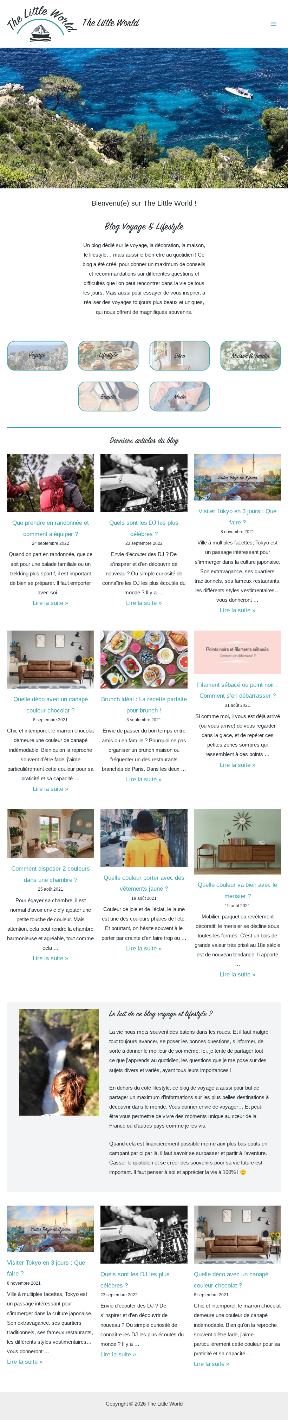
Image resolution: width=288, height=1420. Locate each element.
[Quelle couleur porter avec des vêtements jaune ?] (144, 838)
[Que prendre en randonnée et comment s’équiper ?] (50, 483)
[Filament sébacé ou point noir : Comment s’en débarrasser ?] (237, 652)
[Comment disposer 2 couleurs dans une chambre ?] (50, 833)
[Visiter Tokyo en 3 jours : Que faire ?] (237, 477)
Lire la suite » (50, 603)
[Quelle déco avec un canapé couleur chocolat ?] (50, 660)
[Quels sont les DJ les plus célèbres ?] (144, 483)
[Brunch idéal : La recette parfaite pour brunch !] (144, 660)
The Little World (110, 23)
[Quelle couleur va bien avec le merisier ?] (237, 841)
